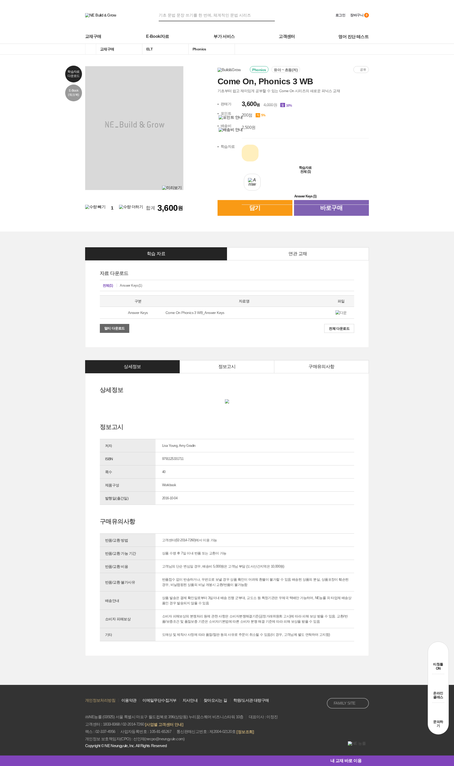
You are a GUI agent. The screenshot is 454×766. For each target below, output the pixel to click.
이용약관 (128, 700)
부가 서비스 (224, 36)
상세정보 (132, 366)
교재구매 (93, 36)
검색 (272, 15)
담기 (255, 207)
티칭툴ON (438, 666)
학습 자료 (156, 253)
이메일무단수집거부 (159, 700)
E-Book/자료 (157, 36)
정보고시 (227, 366)
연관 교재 (297, 253)
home (90, 49)
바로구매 (331, 207)
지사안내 (190, 700)
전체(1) (108, 285)
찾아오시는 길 (215, 700)
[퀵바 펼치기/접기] (365, 760)
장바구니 (358, 15)
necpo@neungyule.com (165, 739)
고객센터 (287, 36)
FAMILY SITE (344, 703)
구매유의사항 (321, 366)
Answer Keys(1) (131, 285)
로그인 (340, 15)
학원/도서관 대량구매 (251, 700)
